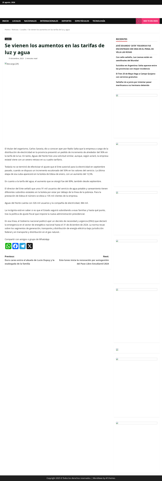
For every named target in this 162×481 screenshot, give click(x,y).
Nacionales (30, 21)
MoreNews (98, 478)
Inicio (5, 21)
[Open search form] (133, 21)
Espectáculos (82, 21)
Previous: (29, 260)
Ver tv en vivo (150, 21)
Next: (84, 260)
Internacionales (49, 21)
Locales (16, 21)
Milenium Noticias (32, 11)
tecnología (99, 21)
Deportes (66, 21)
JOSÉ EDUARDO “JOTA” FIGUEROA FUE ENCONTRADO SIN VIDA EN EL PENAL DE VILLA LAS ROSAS (135, 48)
